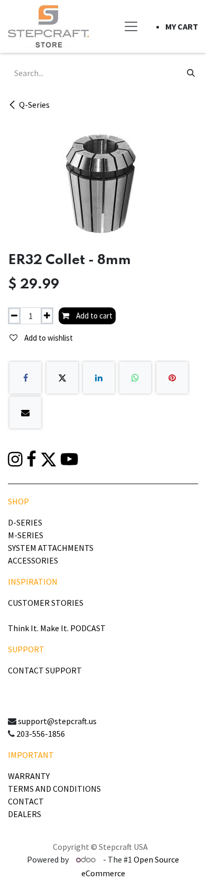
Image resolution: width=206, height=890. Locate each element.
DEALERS (24, 814)
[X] (62, 378)
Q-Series (34, 104)
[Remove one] (14, 316)
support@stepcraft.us (57, 721)
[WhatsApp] (135, 378)
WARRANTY (29, 776)
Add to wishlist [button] (48, 338)
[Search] (191, 72)
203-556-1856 (40, 733)
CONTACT (26, 801)
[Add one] (47, 316)
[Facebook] (25, 378)
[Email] (25, 412)
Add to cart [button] (93, 316)
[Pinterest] (172, 378)
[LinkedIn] (99, 378)
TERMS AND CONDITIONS (54, 788)
